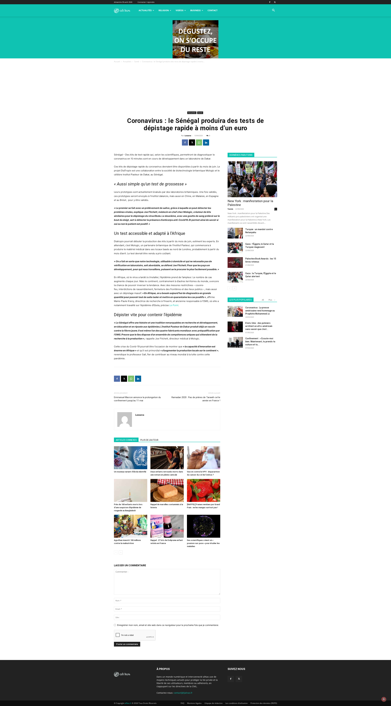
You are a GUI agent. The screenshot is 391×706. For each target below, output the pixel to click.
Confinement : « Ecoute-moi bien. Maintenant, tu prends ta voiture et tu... (260, 341)
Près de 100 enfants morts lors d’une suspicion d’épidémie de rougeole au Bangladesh (128, 507)
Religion (164, 10)
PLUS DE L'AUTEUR (149, 440)
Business (195, 10)
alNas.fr (128, 703)
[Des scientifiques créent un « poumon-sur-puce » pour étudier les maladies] (203, 526)
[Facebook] (269, 2)
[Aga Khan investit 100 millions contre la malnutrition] (130, 526)
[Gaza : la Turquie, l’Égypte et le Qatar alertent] (235, 277)
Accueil (117, 61)
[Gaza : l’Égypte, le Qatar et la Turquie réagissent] (235, 247)
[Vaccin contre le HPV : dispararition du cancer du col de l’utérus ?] (203, 457)
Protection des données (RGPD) (263, 703)
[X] (274, 2)
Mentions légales (194, 703)
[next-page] (121, 552)
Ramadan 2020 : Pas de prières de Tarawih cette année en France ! (196, 399)
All (263, 300)
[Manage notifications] (383, 699)
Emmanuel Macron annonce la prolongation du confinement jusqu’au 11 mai (137, 399)
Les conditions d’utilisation (236, 703)
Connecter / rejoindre (146, 2)
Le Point (173, 305)
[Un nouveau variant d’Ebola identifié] (130, 457)
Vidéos (179, 10)
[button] (273, 10)
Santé (136, 61)
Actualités (145, 10)
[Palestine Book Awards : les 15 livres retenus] (235, 262)
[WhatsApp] (199, 142)
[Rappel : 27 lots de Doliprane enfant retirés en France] (167, 526)
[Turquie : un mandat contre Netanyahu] (235, 233)
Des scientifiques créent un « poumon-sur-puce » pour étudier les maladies (203, 543)
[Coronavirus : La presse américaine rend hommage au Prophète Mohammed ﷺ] (235, 311)
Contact (212, 10)
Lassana (188, 135)
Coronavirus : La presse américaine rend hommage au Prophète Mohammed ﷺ (260, 310)
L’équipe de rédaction (214, 703)
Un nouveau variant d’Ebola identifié (130, 472)
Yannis (230, 209)
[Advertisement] (195, 87)
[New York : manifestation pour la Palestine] (252, 179)
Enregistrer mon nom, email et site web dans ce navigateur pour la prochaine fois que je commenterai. (168, 625)
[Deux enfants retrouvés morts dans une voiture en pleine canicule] (167, 457)
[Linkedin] (206, 142)
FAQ (182, 703)
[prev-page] (116, 552)
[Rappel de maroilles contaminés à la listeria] (167, 490)
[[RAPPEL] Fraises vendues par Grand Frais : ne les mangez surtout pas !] (203, 490)
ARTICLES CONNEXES (126, 440)
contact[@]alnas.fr (183, 692)
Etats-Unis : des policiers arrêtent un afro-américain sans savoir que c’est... (258, 326)
